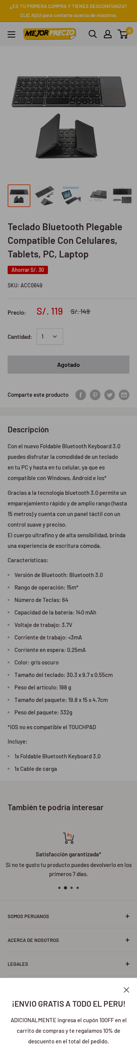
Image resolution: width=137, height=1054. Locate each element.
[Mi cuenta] (108, 34)
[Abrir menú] (11, 34)
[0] (123, 34)
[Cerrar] (126, 989)
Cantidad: (20, 336)
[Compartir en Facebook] (80, 394)
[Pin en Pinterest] (95, 394)
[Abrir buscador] (93, 34)
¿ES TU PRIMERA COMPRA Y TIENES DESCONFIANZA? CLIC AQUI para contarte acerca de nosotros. (68, 10)
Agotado (68, 364)
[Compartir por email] (124, 394)
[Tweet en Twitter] (109, 394)
